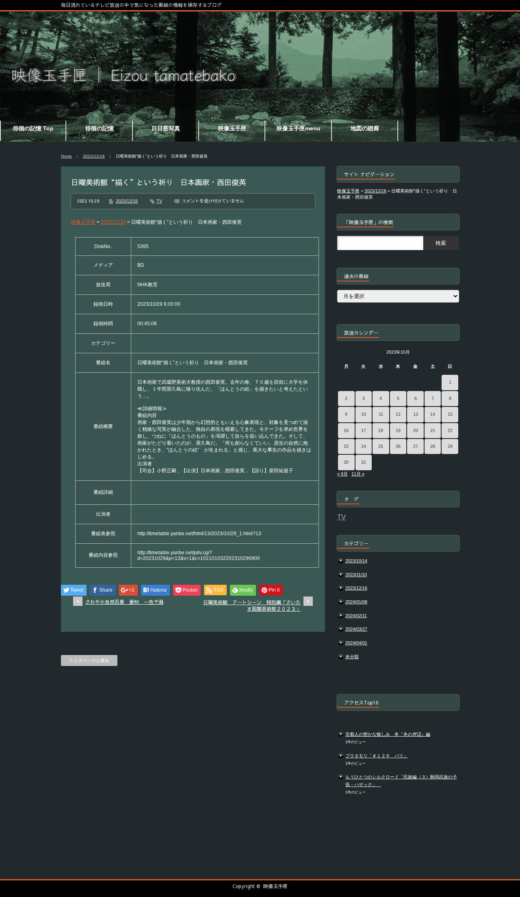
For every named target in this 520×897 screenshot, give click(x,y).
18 (380, 430)
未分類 (352, 656)
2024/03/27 (356, 629)
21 (432, 430)
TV (159, 201)
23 (346, 446)
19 (398, 430)
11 (381, 414)
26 (398, 446)
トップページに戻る (89, 660)
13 (415, 414)
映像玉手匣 (275, 886)
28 (432, 446)
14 (432, 414)
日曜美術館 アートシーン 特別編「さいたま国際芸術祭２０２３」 (252, 605)
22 (450, 430)
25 (380, 446)
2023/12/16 (94, 156)
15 (450, 414)
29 (450, 446)
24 (363, 446)
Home (66, 156)
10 (363, 414)
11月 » (357, 473)
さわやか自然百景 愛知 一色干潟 (124, 602)
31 (363, 462)
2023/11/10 (356, 574)
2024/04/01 (356, 642)
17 (363, 430)
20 (415, 430)
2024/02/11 (356, 615)
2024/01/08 (356, 601)
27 (415, 446)
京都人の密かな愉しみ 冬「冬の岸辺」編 (387, 734)
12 (398, 414)
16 (346, 430)
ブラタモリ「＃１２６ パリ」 (376, 755)
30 (346, 462)
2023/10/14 (356, 560)
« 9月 (342, 473)
